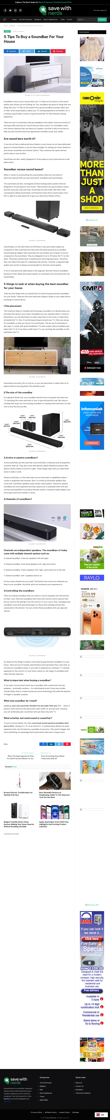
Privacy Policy (36, 1112)
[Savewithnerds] (55, 10)
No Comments (19, 31)
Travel (69, 19)
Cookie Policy (64, 1112)
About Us (79, 1083)
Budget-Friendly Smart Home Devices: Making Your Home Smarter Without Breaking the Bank (19, 824)
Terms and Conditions (83, 1093)
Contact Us (80, 1086)
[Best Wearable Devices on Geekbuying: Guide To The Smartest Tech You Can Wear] (55, 781)
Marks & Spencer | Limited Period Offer (69, 2)
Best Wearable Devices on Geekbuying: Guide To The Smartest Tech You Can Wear (54, 795)
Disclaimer (79, 1090)
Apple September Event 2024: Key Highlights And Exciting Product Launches (54, 824)
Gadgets (37, 19)
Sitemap (75, 1112)
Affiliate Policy (51, 1112)
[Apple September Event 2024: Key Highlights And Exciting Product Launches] (55, 810)
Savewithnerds (51, 1118)
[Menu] (4, 19)
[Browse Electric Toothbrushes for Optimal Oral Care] (19, 781)
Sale (63, 19)
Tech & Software (25, 19)
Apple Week (44, 1100)
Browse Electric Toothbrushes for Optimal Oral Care (18, 794)
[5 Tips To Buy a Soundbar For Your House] (37, 74)
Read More (7, 1101)
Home (14, 19)
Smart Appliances (50, 19)
